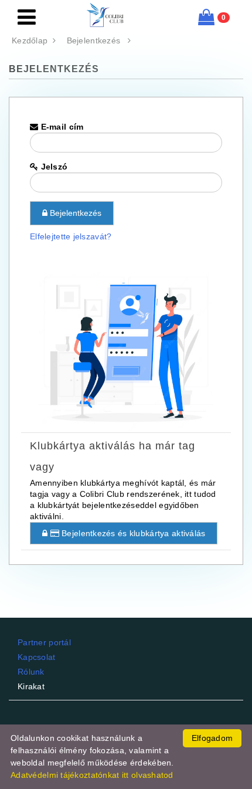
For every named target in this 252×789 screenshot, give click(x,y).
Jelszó (52, 166)
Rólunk (31, 671)
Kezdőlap (32, 40)
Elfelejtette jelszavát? (70, 236)
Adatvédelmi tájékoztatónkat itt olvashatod (92, 775)
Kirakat (31, 686)
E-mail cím (60, 126)
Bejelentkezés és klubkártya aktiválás (132, 533)
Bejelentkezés (97, 40)
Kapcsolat (37, 657)
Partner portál (44, 642)
